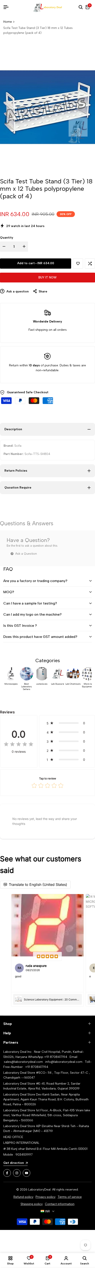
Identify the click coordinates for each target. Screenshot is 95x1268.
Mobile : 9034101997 (18, 1154)
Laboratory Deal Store (19, 1094)
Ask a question (17, 291)
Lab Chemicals (73, 684)
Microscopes (11, 684)
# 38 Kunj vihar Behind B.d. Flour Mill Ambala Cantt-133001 (45, 1149)
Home (7, 22)
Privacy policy (45, 1197)
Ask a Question (25, 554)
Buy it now (47, 277)
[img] (19, 744)
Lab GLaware (57, 684)
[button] (78, 263)
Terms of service (70, 1197)
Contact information (59, 1204)
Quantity (6, 237)
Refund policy (23, 1197)
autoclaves (42, 684)
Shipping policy (32, 1204)
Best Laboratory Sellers (26, 687)
